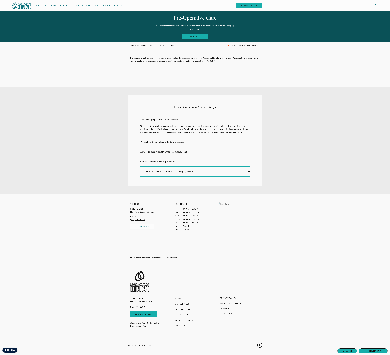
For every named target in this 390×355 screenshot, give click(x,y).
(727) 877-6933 (171, 45)
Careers (224, 308)
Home (38, 6)
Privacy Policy (228, 298)
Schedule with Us (249, 5)
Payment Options (103, 6)
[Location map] (239, 224)
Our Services (50, 6)
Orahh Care (226, 313)
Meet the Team (66, 6)
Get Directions (142, 227)
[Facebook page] (259, 345)
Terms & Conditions (231, 303)
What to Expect (83, 6)
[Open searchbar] (376, 5)
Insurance (119, 6)
